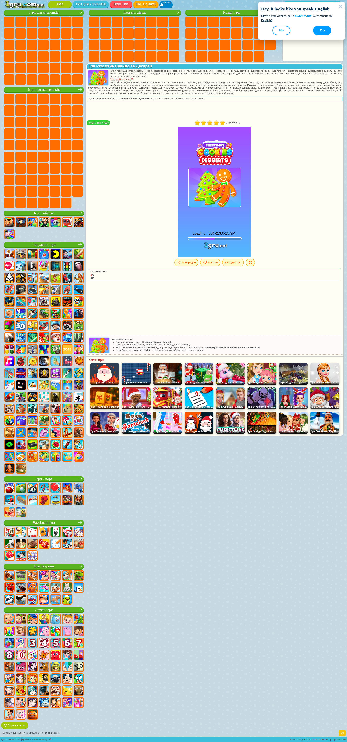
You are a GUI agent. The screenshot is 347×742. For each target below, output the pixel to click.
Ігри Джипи (20, 68)
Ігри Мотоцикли (32, 33)
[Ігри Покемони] (67, 691)
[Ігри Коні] (9, 575)
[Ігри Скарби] (78, 349)
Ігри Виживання (55, 45)
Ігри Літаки (43, 68)
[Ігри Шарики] (67, 313)
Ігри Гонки (77, 33)
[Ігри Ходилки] (9, 385)
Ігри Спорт (190, 33)
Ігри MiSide (77, 191)
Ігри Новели (174, 33)
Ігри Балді (55, 157)
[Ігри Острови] (44, 421)
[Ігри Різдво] (78, 619)
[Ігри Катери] (44, 325)
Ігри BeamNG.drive (55, 79)
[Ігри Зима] (55, 385)
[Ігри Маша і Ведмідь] (21, 619)
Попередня (189, 262)
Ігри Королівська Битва (66, 22)
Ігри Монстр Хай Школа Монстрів (151, 22)
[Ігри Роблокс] (9, 222)
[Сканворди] (44, 397)
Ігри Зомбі (55, 22)
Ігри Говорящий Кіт (43, 99)
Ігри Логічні (236, 33)
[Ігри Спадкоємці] (32, 702)
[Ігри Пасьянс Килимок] (9, 544)
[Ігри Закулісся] (55, 397)
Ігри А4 (43, 157)
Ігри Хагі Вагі (77, 157)
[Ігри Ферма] (44, 337)
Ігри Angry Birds (77, 110)
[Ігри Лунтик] (44, 631)
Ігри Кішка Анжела (94, 33)
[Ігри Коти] (32, 575)
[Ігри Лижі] (78, 488)
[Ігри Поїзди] (55, 290)
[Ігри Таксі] (44, 290)
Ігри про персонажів (44, 89)
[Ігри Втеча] (32, 266)
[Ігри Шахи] (21, 544)
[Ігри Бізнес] (55, 361)
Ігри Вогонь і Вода (117, 22)
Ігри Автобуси (43, 56)
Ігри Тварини (44, 566)
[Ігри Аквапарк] (44, 266)
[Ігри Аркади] (55, 254)
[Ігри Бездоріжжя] (21, 290)
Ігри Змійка (247, 45)
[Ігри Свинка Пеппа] (67, 631)
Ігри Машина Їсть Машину (77, 45)
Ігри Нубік (9, 168)
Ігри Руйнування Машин (66, 79)
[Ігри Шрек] (55, 667)
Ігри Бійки (66, 33)
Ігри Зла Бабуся (43, 110)
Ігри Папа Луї (151, 33)
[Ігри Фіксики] (32, 679)
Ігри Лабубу (43, 203)
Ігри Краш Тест (43, 79)
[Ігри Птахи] (21, 599)
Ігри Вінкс (117, 56)
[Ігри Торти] (21, 361)
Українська (14, 725)
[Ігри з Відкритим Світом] (32, 349)
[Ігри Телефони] (55, 421)
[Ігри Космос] (67, 278)
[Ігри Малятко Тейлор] (67, 655)
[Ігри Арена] (78, 278)
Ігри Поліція (32, 45)
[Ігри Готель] (21, 444)
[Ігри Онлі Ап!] (44, 409)
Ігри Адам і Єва (66, 133)
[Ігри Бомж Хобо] (44, 679)
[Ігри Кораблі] (32, 290)
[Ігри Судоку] (55, 544)
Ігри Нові (190, 22)
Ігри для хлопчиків (90, 4)
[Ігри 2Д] (32, 325)
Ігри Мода (151, 45)
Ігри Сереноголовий (77, 145)
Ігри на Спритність (247, 22)
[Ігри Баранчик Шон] (55, 679)
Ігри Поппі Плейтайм (55, 203)
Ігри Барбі (128, 22)
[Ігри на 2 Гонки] (44, 278)
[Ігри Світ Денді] (55, 222)
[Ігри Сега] (21, 337)
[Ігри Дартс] (67, 500)
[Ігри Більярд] (32, 488)
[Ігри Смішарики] (55, 619)
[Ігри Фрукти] (55, 444)
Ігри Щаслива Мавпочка (20, 145)
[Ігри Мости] (67, 433)
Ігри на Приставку (259, 56)
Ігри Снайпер (9, 45)
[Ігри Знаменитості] (21, 714)
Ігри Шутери (55, 56)
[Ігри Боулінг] (9, 488)
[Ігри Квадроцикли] (21, 397)
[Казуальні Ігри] (67, 397)
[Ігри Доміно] (78, 532)
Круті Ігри (190, 56)
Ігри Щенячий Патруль (32, 99)
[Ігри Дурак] (9, 532)
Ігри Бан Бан (32, 180)
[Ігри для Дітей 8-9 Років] (9, 655)
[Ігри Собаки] (67, 575)
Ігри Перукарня (128, 33)
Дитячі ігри (44, 610)
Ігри (60, 4)
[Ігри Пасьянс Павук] (55, 532)
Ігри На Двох (236, 22)
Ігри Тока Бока (55, 168)
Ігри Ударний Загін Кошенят (9, 133)
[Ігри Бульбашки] (9, 643)
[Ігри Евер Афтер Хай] (32, 667)
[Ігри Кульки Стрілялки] (44, 254)
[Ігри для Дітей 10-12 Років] (21, 655)
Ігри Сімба (77, 168)
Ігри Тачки (43, 122)
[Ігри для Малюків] (9, 619)
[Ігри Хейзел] (67, 619)
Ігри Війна (77, 68)
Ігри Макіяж (128, 45)
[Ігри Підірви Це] (21, 266)
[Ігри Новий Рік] (55, 337)
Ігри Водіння (66, 68)
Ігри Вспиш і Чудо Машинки (55, 122)
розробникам (338, 739)
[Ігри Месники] (9, 702)
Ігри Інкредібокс (43, 191)
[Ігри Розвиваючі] (32, 619)
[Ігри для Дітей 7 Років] (78, 643)
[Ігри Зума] (9, 325)
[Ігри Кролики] (32, 599)
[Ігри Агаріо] (9, 266)
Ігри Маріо (20, 133)
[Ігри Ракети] (67, 373)
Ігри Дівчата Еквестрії (105, 22)
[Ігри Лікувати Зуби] (55, 691)
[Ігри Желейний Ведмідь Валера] (55, 655)
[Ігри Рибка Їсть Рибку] (67, 421)
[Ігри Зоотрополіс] (9, 667)
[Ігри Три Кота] (44, 655)
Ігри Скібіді (55, 180)
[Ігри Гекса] (55, 433)
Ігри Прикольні (202, 45)
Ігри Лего (55, 110)
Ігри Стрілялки (77, 56)
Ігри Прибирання (94, 56)
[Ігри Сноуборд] (67, 488)
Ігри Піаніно (105, 56)
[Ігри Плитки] (78, 421)
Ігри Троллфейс (20, 110)
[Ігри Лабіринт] (32, 409)
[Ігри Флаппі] (32, 385)
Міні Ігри (213, 45)
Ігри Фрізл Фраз (43, 133)
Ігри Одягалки (117, 33)
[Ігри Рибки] (32, 587)
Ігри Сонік (66, 122)
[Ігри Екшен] (9, 254)
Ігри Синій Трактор (55, 145)
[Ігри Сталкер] (32, 397)
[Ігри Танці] (67, 702)
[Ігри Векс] (78, 397)
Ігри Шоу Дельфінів (20, 122)
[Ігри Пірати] (67, 325)
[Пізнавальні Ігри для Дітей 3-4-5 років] (44, 619)
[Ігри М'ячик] (78, 361)
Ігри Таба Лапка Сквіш (128, 56)
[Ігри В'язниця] (9, 468)
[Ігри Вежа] (78, 385)
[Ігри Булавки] (21, 456)
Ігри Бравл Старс (20, 157)
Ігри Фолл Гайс (66, 145)
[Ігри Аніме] (32, 691)
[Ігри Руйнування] (32, 361)
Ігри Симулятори (213, 22)
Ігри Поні (94, 22)
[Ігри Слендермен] (78, 266)
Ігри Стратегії (32, 22)
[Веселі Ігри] (32, 714)
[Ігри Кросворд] (21, 313)
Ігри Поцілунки (139, 33)
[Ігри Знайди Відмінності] (78, 655)
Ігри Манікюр (105, 45)
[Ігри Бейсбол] (21, 512)
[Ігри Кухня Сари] (21, 679)
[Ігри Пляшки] (67, 444)
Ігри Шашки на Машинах (77, 79)
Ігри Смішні (202, 33)
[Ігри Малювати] (32, 655)
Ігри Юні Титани (43, 145)
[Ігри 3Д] (21, 325)
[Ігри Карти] (32, 532)
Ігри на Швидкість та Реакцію (225, 45)
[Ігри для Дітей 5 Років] (55, 643)
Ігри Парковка (9, 22)
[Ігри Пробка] (44, 456)
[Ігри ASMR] (44, 433)
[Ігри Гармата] (9, 397)
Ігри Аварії (20, 33)
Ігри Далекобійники (9, 79)
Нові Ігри (121, 4)
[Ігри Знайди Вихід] (55, 266)
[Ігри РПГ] (67, 254)
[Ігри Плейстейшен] (21, 409)
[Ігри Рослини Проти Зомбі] (55, 349)
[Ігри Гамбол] (78, 679)
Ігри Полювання (9, 68)
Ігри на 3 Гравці (270, 45)
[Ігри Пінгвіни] (78, 587)
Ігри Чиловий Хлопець (66, 191)
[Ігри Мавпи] (55, 587)
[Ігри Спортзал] (9, 512)
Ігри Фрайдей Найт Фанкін (43, 180)
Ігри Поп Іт (190, 45)
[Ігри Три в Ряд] (67, 337)
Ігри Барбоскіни (77, 122)
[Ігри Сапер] (67, 544)
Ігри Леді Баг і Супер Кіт (32, 110)
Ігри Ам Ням (9, 122)
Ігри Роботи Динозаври (43, 45)
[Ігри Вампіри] (55, 409)
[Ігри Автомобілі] (21, 254)
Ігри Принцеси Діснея (139, 45)
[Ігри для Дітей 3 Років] (32, 643)
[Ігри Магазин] (78, 702)
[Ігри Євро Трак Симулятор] (44, 361)
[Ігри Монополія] (21, 556)
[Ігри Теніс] (55, 488)
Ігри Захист (213, 56)
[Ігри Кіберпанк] (55, 302)
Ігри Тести (139, 22)
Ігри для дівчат (134, 12)
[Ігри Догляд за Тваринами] (55, 575)
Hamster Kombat (77, 180)
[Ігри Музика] (9, 361)
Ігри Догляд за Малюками (162, 45)
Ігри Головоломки (259, 45)
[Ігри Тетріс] (44, 349)
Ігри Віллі (9, 99)
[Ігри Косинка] (44, 532)
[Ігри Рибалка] (32, 313)
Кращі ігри (231, 12)
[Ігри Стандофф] (78, 433)
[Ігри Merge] (9, 421)
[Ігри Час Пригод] (9, 679)
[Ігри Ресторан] (55, 702)
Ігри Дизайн (174, 45)
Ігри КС (20, 79)
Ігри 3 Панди (32, 122)
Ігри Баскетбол (202, 56)
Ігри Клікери (247, 33)
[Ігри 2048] (67, 349)
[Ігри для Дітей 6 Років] (67, 643)
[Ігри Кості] (9, 556)
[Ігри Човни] (67, 290)
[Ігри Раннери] (32, 373)
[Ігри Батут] (55, 500)
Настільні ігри (44, 522)
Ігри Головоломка (9, 180)
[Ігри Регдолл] (21, 433)
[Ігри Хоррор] (21, 385)
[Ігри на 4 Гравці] (32, 254)
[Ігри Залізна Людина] (78, 691)
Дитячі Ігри (225, 22)
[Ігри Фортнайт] (44, 302)
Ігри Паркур (32, 68)
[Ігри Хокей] (9, 500)
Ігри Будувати (247, 56)
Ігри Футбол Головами (55, 68)
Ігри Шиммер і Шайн (9, 145)
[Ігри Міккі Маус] (67, 679)
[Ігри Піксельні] (55, 313)
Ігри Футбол (20, 22)
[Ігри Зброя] (9, 337)
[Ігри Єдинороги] (44, 575)
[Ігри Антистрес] (78, 373)
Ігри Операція (117, 45)
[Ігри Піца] (21, 691)
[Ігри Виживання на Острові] (44, 444)
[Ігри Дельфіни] (44, 587)
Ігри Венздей (20, 180)
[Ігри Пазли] (32, 631)
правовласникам (318, 739)
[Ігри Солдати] (55, 325)
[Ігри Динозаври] (78, 575)
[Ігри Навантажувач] (21, 278)
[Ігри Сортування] (21, 421)
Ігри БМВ (32, 79)
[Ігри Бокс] (44, 500)
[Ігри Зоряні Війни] (32, 337)
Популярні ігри (44, 244)
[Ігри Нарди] (44, 544)
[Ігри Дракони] (9, 587)
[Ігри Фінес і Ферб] (67, 667)
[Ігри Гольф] (21, 488)
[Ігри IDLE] (78, 444)
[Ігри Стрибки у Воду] (32, 500)
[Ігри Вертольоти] (9, 290)
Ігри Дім (151, 56)
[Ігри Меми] (67, 409)
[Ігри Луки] (32, 278)
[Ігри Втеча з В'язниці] (32, 433)
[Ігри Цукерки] (55, 631)
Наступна (230, 262)
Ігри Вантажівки (55, 33)
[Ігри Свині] (21, 575)
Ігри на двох (146, 4)
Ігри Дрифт (32, 56)
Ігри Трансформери (20, 191)
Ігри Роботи (20, 45)
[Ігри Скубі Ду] (44, 667)
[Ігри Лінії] (9, 349)
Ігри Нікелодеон (225, 56)
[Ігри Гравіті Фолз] (9, 691)
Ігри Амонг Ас (9, 157)
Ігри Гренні (66, 157)
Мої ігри (212, 262)
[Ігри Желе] (32, 456)
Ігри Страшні (225, 33)
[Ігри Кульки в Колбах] (32, 421)
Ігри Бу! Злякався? (9, 203)
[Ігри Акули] (21, 587)
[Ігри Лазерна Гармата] (78, 325)
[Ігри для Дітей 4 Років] (44, 643)
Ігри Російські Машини (20, 56)
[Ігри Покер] (67, 532)
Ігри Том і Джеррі (32, 145)
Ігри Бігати (66, 56)
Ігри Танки (43, 22)
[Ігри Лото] (78, 544)
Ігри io (213, 33)
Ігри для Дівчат (202, 22)
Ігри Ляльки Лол (162, 56)
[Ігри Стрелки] (55, 456)
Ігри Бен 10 (55, 133)
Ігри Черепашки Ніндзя (77, 133)
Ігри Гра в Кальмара (32, 157)
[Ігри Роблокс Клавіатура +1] (9, 234)
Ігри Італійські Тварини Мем (32, 203)
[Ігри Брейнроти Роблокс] (67, 222)
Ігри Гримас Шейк (66, 180)
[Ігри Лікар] (32, 302)
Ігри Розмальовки (174, 22)
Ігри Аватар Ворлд (66, 168)
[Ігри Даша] (78, 631)
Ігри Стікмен (43, 33)
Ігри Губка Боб (20, 99)
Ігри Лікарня (94, 45)
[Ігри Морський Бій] (21, 302)
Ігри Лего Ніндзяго (55, 99)
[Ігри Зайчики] (67, 587)
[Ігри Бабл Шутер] (67, 385)
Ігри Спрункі (32, 191)
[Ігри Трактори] (44, 313)
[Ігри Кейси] (32, 444)
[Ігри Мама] (9, 714)
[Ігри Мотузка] (9, 456)
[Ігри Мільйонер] (21, 373)
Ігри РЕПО (20, 203)
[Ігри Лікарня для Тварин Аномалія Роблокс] (78, 222)
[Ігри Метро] (78, 313)
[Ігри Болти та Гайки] (9, 433)
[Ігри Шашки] (32, 544)
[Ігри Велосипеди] (44, 488)
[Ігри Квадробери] (78, 500)
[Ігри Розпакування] (78, 456)
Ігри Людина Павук (32, 133)
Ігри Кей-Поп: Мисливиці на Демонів (66, 203)
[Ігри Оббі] (32, 222)
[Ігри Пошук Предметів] (78, 337)
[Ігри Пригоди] (55, 278)
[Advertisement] (214, 111)
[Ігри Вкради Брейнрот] (44, 222)
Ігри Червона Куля (9, 110)
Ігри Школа (236, 56)
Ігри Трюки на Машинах (236, 45)
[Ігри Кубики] (78, 302)
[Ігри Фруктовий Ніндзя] (78, 254)
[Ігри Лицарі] (78, 409)
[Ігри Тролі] (21, 667)
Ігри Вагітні (162, 33)
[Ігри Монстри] (55, 373)
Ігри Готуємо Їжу (139, 56)
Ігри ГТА (9, 56)
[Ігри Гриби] (21, 468)
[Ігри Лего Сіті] (9, 302)
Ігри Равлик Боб (77, 99)
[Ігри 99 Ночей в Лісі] (21, 222)
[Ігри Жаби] (67, 599)
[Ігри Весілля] (21, 702)
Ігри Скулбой (32, 168)
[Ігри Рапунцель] (21, 631)
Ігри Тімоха (55, 191)
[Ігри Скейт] (21, 500)
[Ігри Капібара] (55, 599)
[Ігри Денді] (44, 373)
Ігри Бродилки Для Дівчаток (162, 22)
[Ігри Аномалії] (9, 444)
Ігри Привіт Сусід (20, 168)
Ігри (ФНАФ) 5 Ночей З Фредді (66, 99)
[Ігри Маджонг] (21, 532)
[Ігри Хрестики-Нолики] (32, 556)
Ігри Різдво (103, 122)
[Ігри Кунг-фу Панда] (78, 667)
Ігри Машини (9, 33)
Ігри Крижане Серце (105, 33)
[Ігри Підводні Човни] (78, 290)
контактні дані (298, 739)
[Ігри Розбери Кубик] (9, 313)
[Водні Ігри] (67, 456)
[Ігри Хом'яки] (44, 599)
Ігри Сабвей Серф (66, 110)
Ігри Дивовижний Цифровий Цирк (9, 191)
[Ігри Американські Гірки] (9, 373)
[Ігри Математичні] (9, 631)
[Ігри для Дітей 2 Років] (21, 643)
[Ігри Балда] (9, 409)
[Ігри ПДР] (67, 266)
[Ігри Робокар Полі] (44, 702)
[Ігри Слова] (44, 385)
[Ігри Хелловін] (67, 302)
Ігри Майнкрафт (77, 22)
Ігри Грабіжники (66, 45)
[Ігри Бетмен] (44, 691)
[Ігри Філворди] (67, 361)
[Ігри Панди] (9, 599)
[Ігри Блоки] (21, 349)
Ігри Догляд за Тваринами (174, 56)
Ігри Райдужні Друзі (43, 168)
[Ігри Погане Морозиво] (9, 278)
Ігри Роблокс (44, 213)
